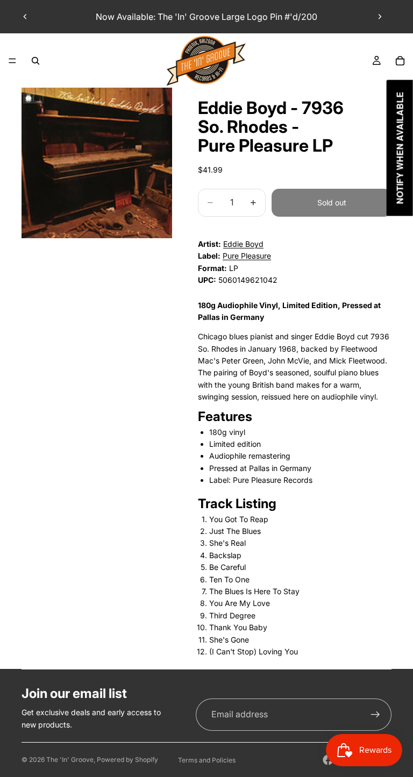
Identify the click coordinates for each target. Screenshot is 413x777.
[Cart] (400, 61)
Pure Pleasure (247, 255)
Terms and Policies (207, 760)
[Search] (35, 61)
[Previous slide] (25, 16)
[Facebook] (328, 759)
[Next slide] (379, 16)
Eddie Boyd (243, 243)
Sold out (331, 202)
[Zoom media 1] (97, 163)
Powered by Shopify (127, 759)
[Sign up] (375, 714)
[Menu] (12, 60)
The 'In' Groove (70, 759)
